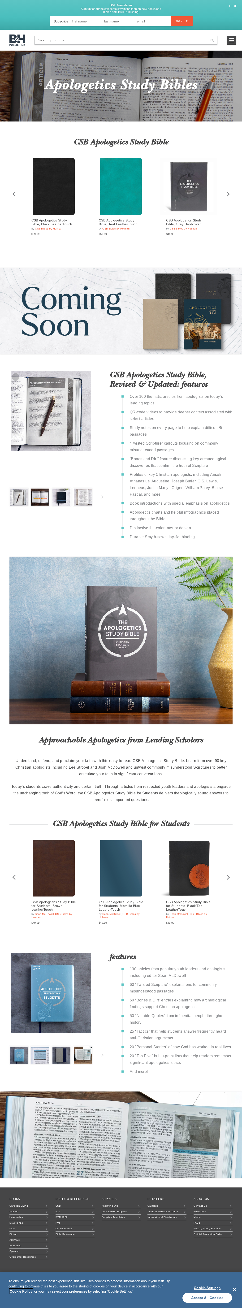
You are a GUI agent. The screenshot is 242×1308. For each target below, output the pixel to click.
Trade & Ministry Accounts (163, 1211)
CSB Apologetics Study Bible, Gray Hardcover (184, 222)
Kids (12, 1228)
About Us (201, 1199)
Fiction (13, 1234)
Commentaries (64, 1228)
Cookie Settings (207, 1287)
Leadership (16, 1217)
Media (197, 1217)
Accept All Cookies (207, 1297)
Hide (233, 6)
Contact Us (200, 1205)
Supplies (109, 1199)
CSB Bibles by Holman (48, 228)
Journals (14, 1240)
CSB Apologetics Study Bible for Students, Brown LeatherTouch (53, 905)
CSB (58, 1205)
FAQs (197, 1222)
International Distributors (162, 1217)
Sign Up (181, 21)
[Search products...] (212, 40)
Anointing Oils (110, 1205)
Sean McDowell (44, 914)
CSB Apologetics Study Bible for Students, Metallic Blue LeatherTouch (121, 905)
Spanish (14, 1251)
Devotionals (16, 1222)
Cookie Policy (21, 1291)
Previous (14, 194)
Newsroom (200, 1211)
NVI (58, 1222)
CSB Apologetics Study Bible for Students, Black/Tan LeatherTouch (188, 905)
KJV (58, 1211)
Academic (15, 1245)
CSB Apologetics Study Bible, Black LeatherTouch (51, 222)
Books (14, 1199)
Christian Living (18, 1205)
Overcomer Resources (22, 1257)
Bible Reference (65, 1234)
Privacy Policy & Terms (207, 1228)
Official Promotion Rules (208, 1234)
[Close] (234, 1289)
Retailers (155, 1199)
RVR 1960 (62, 1217)
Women (13, 1211)
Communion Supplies (114, 1211)
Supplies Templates (113, 1217)
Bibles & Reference (72, 1199)
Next (228, 194)
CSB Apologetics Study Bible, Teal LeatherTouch (118, 222)
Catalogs (152, 1205)
